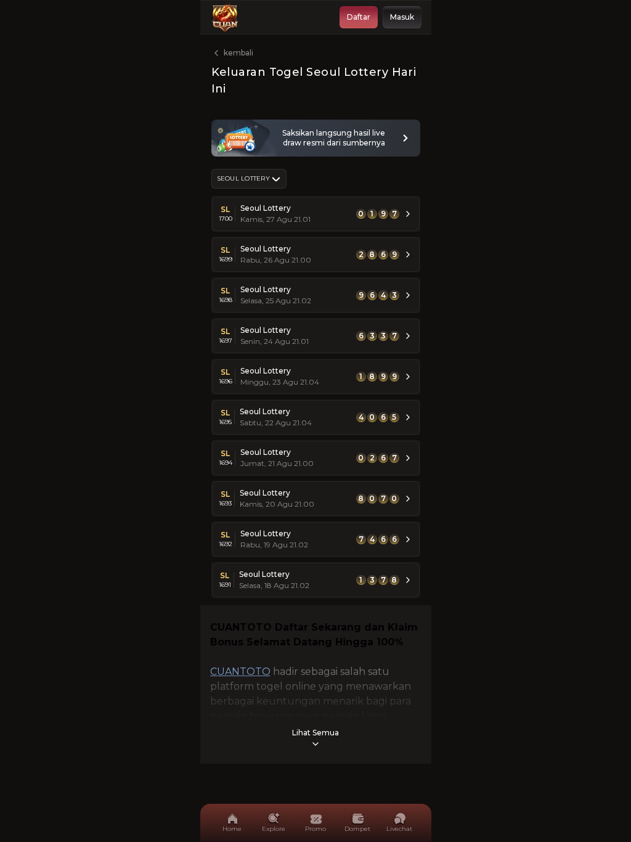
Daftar (358, 17)
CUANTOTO (240, 671)
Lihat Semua (315, 732)
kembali (238, 52)
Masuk (402, 17)
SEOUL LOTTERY (243, 178)
